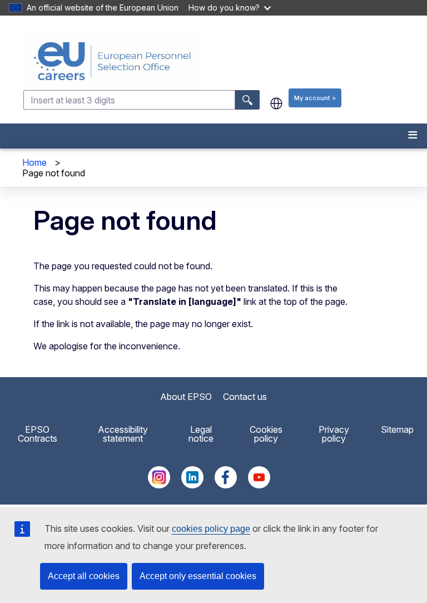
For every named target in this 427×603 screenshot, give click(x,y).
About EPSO (186, 396)
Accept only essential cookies (198, 576)
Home (34, 162)
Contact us (245, 396)
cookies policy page (211, 528)
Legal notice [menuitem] (201, 434)
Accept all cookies (84, 576)
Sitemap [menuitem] (397, 429)
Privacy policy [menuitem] (334, 434)
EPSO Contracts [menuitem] (37, 434)
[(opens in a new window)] (159, 485)
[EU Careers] (224, 61)
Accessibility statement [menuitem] (123, 434)
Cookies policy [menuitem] (266, 434)
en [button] (276, 103)
